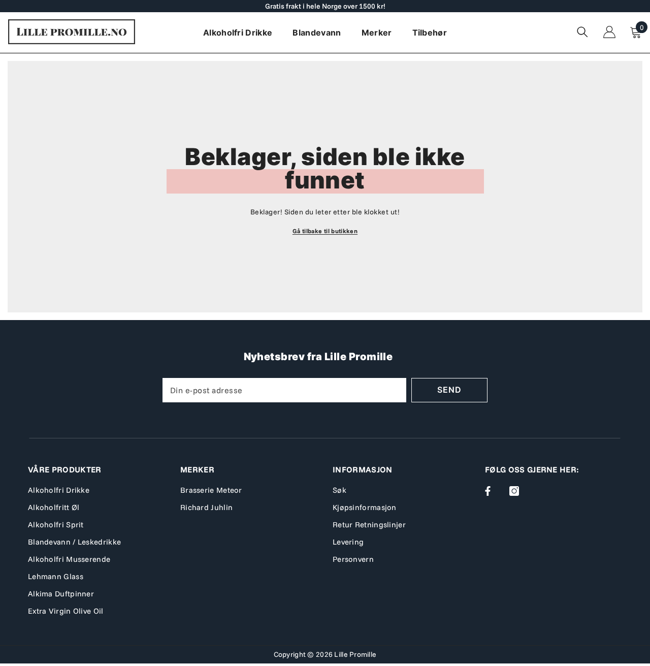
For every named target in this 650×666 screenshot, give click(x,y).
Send (449, 390)
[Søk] (582, 32)
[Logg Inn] (609, 32)
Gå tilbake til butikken (325, 231)
